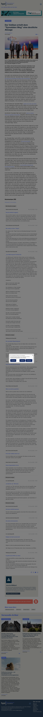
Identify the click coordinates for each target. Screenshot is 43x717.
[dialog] (21, 358)
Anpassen (13, 360)
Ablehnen (22, 360)
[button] (41, 5)
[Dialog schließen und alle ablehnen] (32, 355)
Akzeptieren (29, 360)
